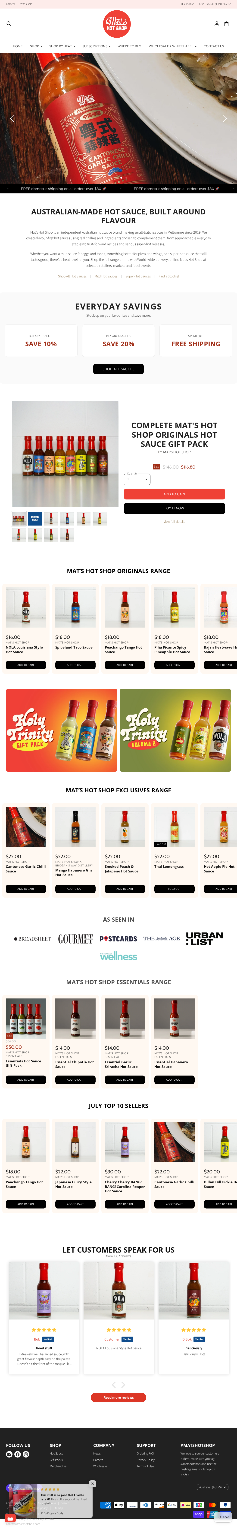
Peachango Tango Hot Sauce (123, 675)
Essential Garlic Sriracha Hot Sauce (121, 1090)
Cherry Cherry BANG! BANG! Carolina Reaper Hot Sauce (125, 1213)
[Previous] (12, 131)
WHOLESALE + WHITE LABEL (171, 46)
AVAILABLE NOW (197, 156)
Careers (10, 4)
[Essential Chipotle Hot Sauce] (75, 1045)
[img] (44, 1356)
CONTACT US (214, 46)
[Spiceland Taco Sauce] (75, 634)
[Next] (224, 131)
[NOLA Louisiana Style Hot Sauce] (26, 634)
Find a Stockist (169, 303)
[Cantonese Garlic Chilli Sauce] (26, 853)
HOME (18, 46)
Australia (210, 1513)
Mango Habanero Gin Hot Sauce (73, 898)
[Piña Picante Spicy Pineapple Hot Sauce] (174, 634)
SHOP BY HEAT (61, 46)
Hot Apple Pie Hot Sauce (219, 895)
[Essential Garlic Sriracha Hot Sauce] (125, 1045)
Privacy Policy (146, 1486)
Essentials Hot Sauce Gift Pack (23, 1089)
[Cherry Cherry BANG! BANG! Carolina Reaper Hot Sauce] (125, 1168)
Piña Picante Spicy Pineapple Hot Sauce (172, 675)
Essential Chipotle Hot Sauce (74, 1090)
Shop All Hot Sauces (72, 303)
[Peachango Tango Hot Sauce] (125, 634)
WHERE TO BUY (129, 46)
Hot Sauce (56, 1480)
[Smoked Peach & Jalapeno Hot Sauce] (125, 853)
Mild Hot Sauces (106, 303)
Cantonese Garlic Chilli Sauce (26, 895)
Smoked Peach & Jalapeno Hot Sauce (121, 895)
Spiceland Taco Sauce (74, 673)
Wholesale (26, 4)
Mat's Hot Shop (177, 478)
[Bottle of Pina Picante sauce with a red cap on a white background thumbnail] (99, 544)
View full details (174, 548)
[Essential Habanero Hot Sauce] (174, 1045)
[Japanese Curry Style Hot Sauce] (75, 1168)
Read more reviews (118, 1423)
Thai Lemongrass (169, 892)
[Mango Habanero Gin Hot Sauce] (75, 853)
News (97, 1480)
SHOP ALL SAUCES (118, 395)
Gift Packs (56, 1486)
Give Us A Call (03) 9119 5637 (215, 4)
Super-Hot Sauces (138, 303)
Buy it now (174, 534)
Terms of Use (145, 1492)
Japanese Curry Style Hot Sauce (73, 1210)
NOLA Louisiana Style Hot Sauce (24, 675)
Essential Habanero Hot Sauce (171, 1090)
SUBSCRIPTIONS (95, 46)
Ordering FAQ (145, 1480)
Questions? (187, 4)
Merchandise (58, 1492)
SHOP (35, 46)
